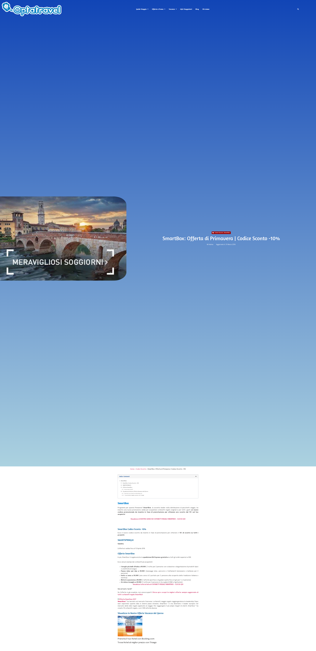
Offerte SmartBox (127, 487)
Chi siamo (205, 9)
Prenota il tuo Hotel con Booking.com (133, 493)
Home (132, 469)
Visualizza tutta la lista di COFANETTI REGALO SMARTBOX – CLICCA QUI (158, 584)
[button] (298, 9)
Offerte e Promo (157, 9)
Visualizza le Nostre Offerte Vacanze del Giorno (135, 491)
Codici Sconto (219, 232)
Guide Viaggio (141, 9)
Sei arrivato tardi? (128, 489)
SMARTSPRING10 (127, 485)
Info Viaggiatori (186, 9)
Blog (197, 9)
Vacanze (172, 9)
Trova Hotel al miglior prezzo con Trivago (134, 495)
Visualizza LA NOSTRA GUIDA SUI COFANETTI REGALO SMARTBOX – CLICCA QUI (158, 519)
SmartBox (227, 232)
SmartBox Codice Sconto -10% (131, 483)
